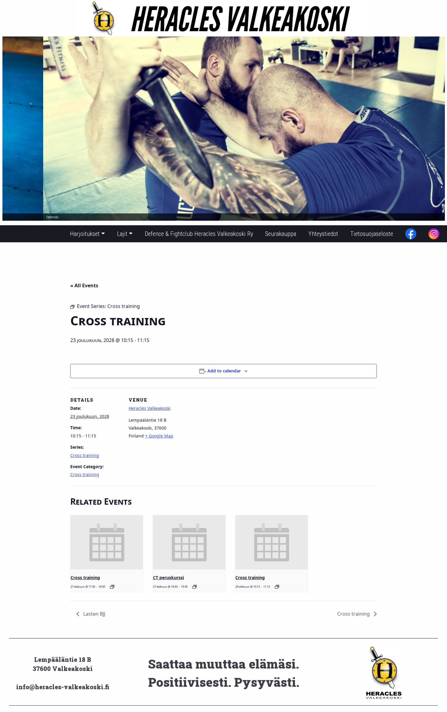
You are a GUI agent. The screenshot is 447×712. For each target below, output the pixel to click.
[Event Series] (112, 587)
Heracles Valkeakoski (150, 408)
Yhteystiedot (323, 233)
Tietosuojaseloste (371, 233)
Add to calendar (224, 371)
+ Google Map (159, 436)
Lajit (122, 233)
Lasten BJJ (93, 613)
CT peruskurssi (168, 577)
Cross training (84, 455)
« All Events (84, 285)
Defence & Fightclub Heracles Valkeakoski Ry (199, 233)
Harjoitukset (85, 233)
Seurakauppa (280, 233)
